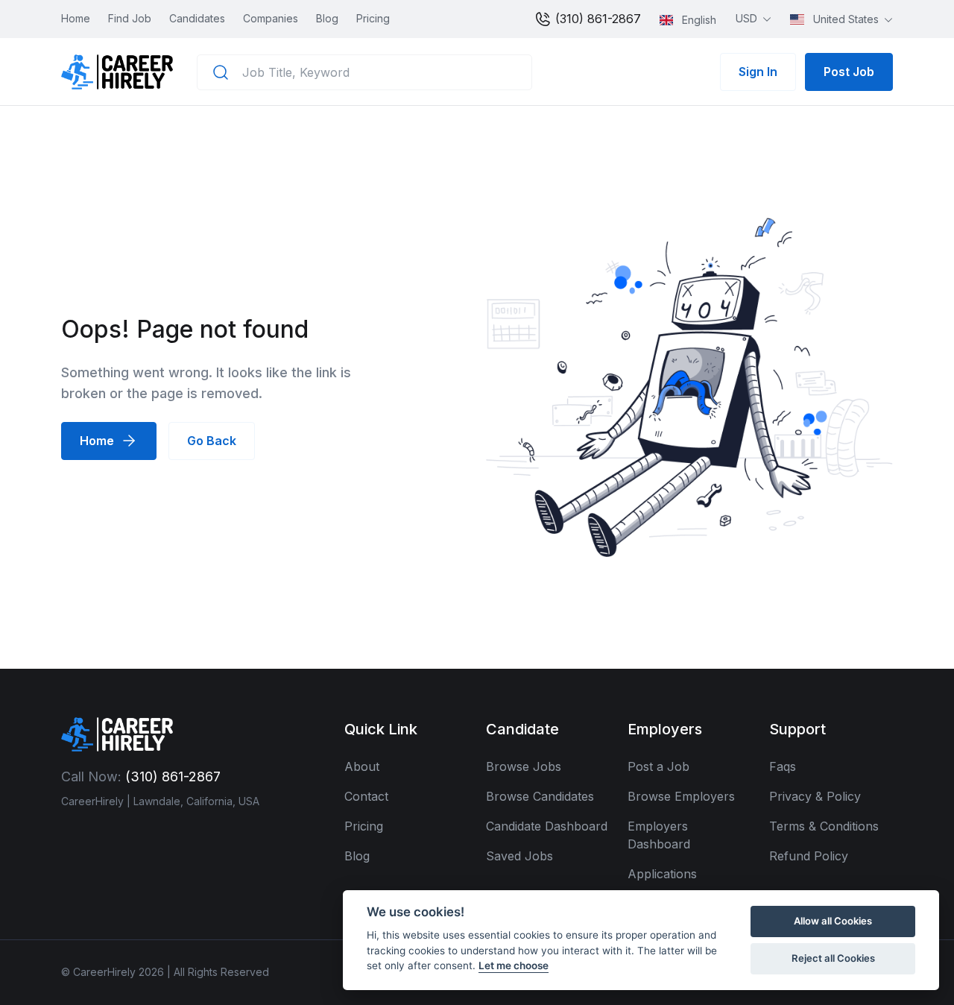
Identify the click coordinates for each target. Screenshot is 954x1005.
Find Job (129, 18)
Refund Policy (808, 855)
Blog (327, 18)
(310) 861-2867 (596, 18)
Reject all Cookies (833, 958)
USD (748, 18)
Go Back (211, 440)
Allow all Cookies (833, 921)
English (697, 19)
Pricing (373, 18)
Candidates (197, 18)
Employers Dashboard (659, 835)
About (361, 766)
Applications (662, 873)
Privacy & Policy (815, 796)
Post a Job (658, 766)
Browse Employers (681, 796)
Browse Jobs (523, 766)
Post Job (849, 71)
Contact (366, 796)
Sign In (758, 71)
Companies (270, 18)
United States (846, 19)
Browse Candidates (540, 796)
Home (75, 18)
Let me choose (513, 965)
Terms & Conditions (824, 826)
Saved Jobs (519, 855)
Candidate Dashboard (546, 826)
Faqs (782, 766)
